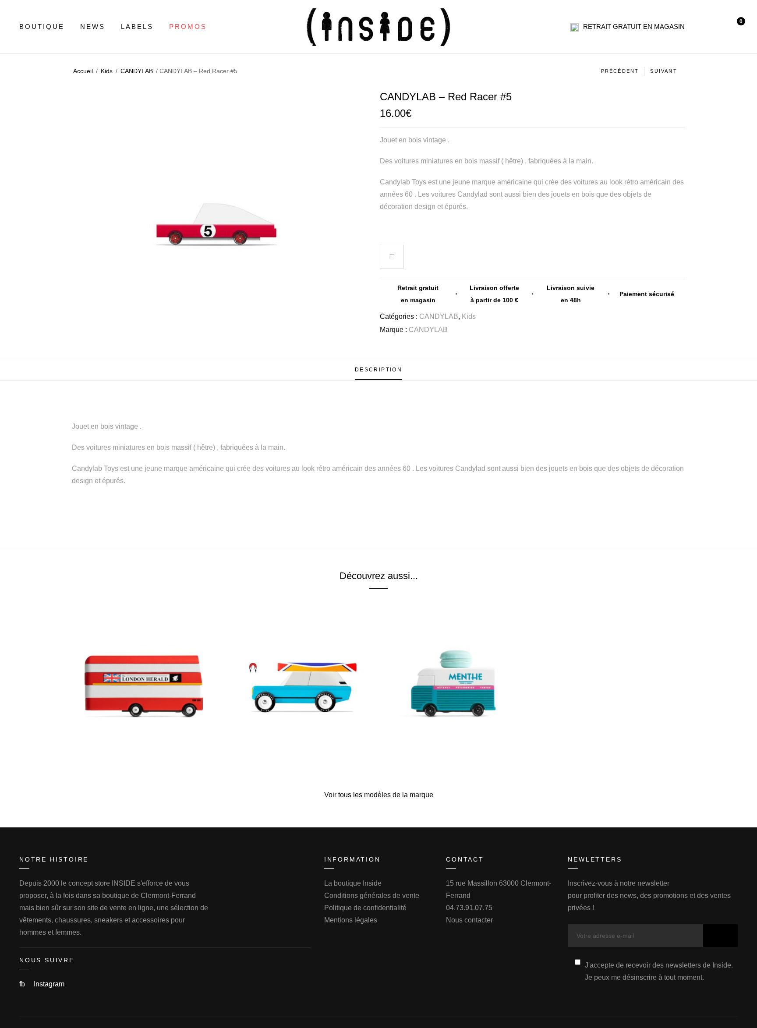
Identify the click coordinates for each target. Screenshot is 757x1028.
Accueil (83, 70)
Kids (107, 70)
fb (23, 984)
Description (378, 370)
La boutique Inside (353, 883)
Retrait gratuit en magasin (634, 26)
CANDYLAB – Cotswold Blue (301, 762)
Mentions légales (350, 920)
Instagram (49, 984)
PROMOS (188, 26)
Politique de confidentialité (365, 907)
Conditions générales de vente (371, 895)
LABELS (137, 26)
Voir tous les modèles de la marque (378, 794)
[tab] (378, 369)
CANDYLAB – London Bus (145, 762)
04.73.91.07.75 (469, 907)
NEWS (92, 26)
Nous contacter (469, 920)
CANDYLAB (136, 70)
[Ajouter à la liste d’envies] (392, 258)
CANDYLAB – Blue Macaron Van (456, 762)
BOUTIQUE (41, 26)
